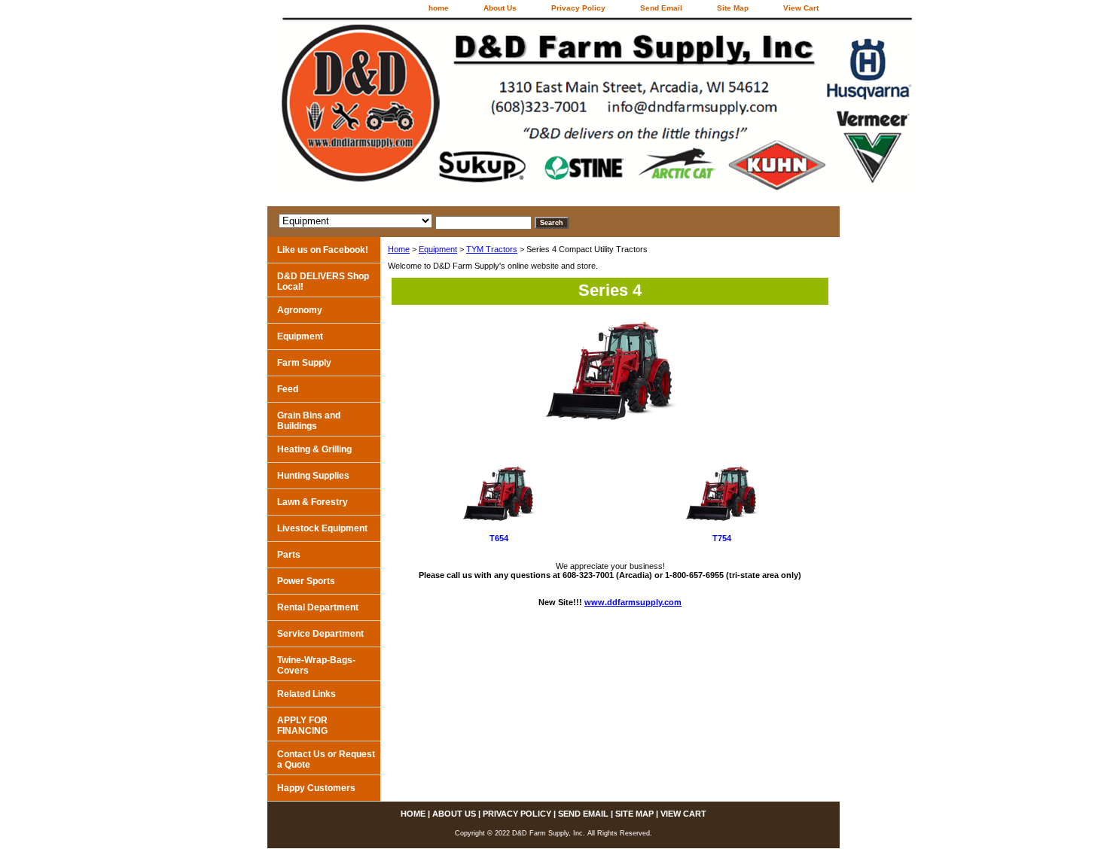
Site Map (733, 8)
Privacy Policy (578, 8)
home (438, 8)
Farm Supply (304, 363)
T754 (721, 538)
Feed (287, 389)
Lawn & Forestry (312, 502)
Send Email (661, 8)
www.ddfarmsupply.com (633, 602)
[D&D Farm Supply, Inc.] (455, 111)
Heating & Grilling (314, 449)
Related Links (306, 694)
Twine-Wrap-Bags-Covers (316, 665)
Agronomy (299, 310)
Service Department (320, 633)
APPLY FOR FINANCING (302, 725)
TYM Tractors (491, 249)
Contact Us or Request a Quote (326, 759)
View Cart (801, 8)
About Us (500, 8)
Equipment (438, 249)
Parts (288, 554)
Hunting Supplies (313, 475)
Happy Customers (316, 788)
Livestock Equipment (322, 528)
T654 (498, 538)
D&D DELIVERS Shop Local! (323, 281)
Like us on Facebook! (322, 250)
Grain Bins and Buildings (308, 420)
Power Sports (306, 581)
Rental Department (317, 607)
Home (399, 249)
